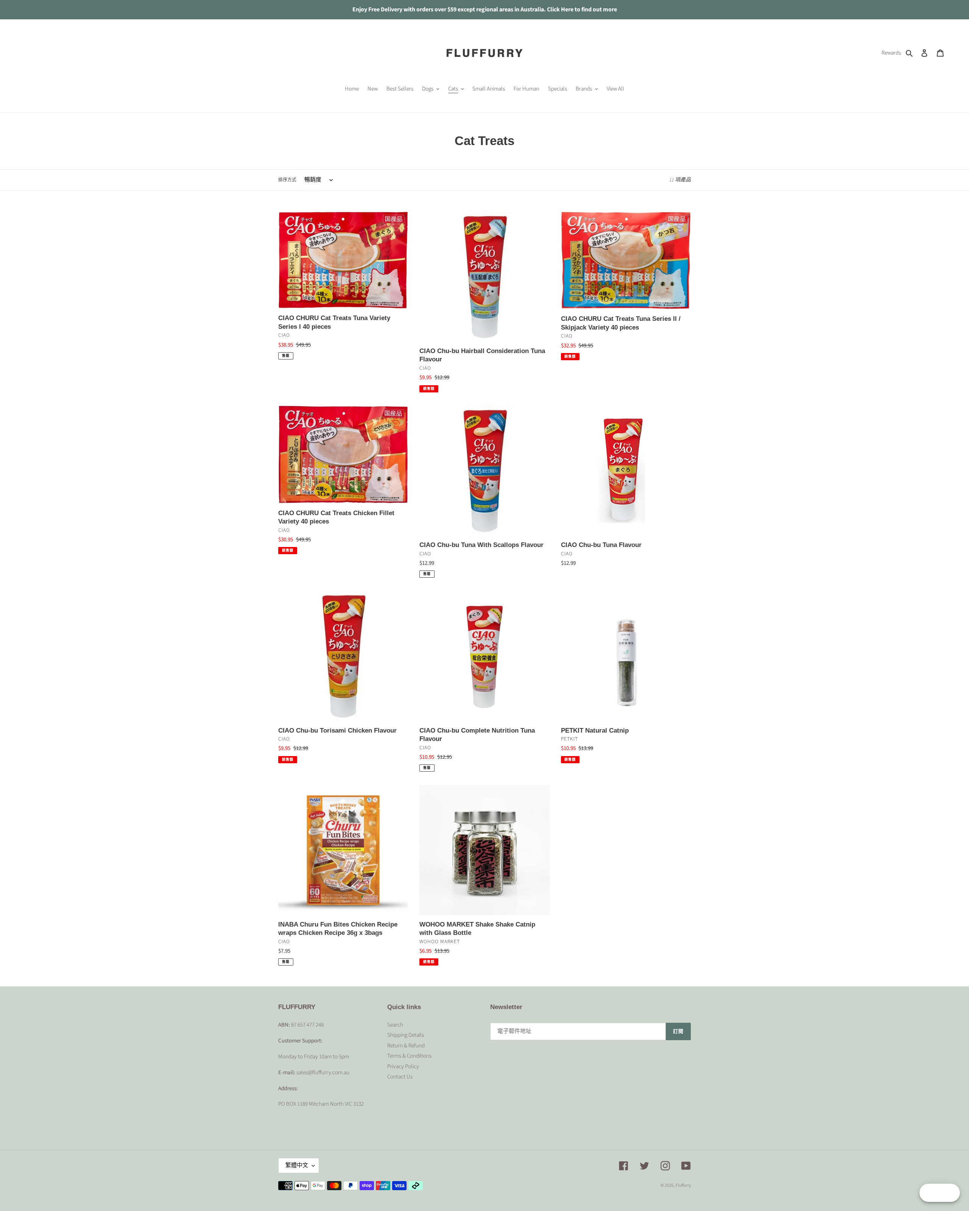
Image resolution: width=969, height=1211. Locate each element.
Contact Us (400, 1077)
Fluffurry (683, 1185)
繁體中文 (296, 1165)
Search (395, 1025)
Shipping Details (405, 1035)
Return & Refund (406, 1046)
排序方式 (287, 180)
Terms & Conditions (409, 1056)
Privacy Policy (403, 1066)
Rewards (891, 53)
